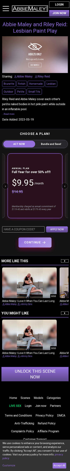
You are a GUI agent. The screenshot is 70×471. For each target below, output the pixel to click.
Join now (40, 406)
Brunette (9, 83)
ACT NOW (19, 144)
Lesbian (51, 83)
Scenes (25, 398)
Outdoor (8, 91)
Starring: (7, 76)
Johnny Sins (26, 304)
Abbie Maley (11, 304)
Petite (20, 91)
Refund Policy (46, 423)
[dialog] (35, 455)
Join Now (59, 13)
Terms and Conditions (18, 415)
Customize (9, 465)
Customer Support (35, 439)
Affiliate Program (48, 431)
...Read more (8, 114)
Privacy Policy (44, 415)
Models (38, 398)
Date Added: (10, 119)
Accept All (59, 465)
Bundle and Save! (51, 144)
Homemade (36, 83)
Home (13, 398)
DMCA (61, 415)
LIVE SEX (15, 406)
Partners (55, 406)
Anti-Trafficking (24, 423)
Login (59, 4)
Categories (54, 398)
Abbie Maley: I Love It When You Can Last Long (28, 301)
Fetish (21, 83)
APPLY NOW (57, 229)
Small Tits (34, 91)
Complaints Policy (22, 431)
